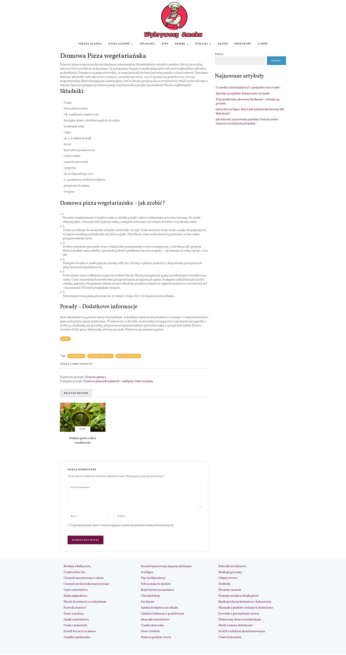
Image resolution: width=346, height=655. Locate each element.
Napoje (223, 43)
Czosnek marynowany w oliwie (84, 578)
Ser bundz (147, 602)
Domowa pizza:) (95, 377)
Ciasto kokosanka (229, 637)
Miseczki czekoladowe (155, 620)
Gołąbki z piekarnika (77, 637)
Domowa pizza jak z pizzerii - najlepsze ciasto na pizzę (118, 381)
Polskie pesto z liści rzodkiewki (82, 440)
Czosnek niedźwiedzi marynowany (86, 584)
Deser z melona (74, 614)
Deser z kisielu (150, 631)
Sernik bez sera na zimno (80, 631)
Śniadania (147, 43)
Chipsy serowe (228, 578)
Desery (180, 43)
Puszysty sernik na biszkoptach (238, 596)
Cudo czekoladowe (76, 590)
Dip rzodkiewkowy (153, 578)
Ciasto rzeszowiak (75, 625)
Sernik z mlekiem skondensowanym (241, 631)
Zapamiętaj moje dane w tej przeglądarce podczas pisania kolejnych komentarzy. (122, 525)
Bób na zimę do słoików (156, 584)
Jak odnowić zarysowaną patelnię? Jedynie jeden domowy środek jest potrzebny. (247, 122)
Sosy (65, 339)
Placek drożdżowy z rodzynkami (85, 602)
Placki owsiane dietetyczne (235, 625)
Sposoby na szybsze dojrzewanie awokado (243, 94)
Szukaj (219, 54)
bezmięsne (76, 356)
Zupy (165, 43)
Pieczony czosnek (229, 590)
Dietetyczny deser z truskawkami (239, 620)
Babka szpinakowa (75, 596)
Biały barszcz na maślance (157, 590)
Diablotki (224, 584)
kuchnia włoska (100, 356)
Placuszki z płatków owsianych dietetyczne (245, 608)
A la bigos (147, 572)
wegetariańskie (128, 356)
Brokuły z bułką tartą (77, 566)
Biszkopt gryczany (230, 572)
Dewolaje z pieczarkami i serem (238, 614)
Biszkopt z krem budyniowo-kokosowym (244, 602)
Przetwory (243, 43)
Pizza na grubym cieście (156, 637)
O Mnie (263, 43)
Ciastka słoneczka (152, 625)
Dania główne (119, 43)
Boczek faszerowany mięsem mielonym (166, 566)
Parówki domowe (75, 608)
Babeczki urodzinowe (232, 566)
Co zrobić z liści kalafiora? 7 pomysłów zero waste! (248, 88)
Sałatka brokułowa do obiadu (159, 608)
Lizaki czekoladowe (76, 620)
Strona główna (90, 43)
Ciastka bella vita (74, 572)
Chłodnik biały (150, 596)
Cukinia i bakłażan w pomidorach (162, 614)
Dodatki (201, 43)
